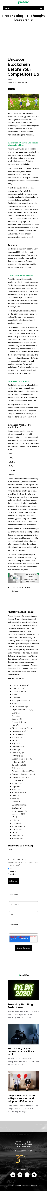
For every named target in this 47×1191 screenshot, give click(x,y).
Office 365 (17, 756)
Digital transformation (22, 710)
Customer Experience (22, 759)
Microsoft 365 (19, 722)
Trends (27, 587)
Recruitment (18, 734)
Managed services (21, 701)
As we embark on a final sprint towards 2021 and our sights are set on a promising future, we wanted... (23, 1011)
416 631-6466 (27, 1144)
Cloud (16, 698)
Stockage (17, 823)
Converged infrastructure (23, 774)
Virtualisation (18, 826)
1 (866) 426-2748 (27, 1151)
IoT (14, 817)
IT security (18, 688)
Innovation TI (18, 814)
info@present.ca (23, 1169)
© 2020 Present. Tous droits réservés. (23, 1186)
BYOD (16, 750)
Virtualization (18, 783)
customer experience (30, 446)
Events (16, 713)
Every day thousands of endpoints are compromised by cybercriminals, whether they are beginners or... (23, 1103)
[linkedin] (12, 1174)
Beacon (16, 802)
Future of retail (19, 793)
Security (17, 719)
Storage (17, 737)
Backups (17, 790)
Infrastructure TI (19, 811)
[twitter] (34, 1174)
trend (15, 799)
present (11, 79)
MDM (15, 820)
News (16, 716)
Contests (17, 808)
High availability (20, 731)
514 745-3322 (27, 1142)
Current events (19, 765)
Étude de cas (18, 839)
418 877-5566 (27, 1146)
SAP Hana (17, 768)
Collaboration (19, 747)
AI (14, 740)
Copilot (16, 786)
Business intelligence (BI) (23, 771)
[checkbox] (23, 871)
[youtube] (19, 1174)
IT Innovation (17, 587)
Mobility (17, 704)
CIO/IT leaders (20, 707)
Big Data (17, 744)
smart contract (15, 488)
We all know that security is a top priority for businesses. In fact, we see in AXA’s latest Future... (23, 1056)
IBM (15, 725)
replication (17, 836)
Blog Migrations (19, 805)
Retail (15, 796)
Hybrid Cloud (18, 762)
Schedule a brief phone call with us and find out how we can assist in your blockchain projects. (23, 567)
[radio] (23, 869)
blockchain (13, 591)
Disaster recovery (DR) (22, 728)
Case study (18, 753)
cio (14, 832)
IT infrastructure (20, 685)
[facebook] (27, 1174)
